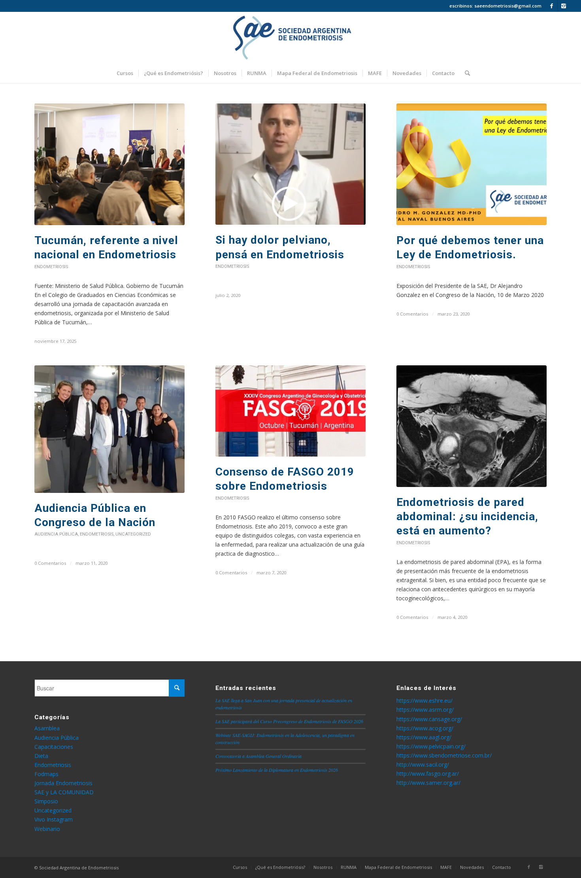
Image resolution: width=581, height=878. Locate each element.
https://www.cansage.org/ (429, 719)
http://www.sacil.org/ (422, 764)
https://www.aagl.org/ (423, 737)
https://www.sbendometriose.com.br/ (444, 755)
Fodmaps (46, 774)
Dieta (41, 756)
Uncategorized (133, 534)
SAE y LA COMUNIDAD (64, 792)
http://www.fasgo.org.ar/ (427, 773)
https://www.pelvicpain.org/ (431, 746)
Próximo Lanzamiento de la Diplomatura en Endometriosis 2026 (276, 770)
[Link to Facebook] (551, 6)
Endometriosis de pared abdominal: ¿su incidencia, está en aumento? (467, 517)
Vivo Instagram (53, 819)
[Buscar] (465, 73)
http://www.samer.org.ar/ (428, 782)
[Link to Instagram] (564, 6)
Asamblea (47, 728)
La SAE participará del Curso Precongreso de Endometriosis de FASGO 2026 (289, 721)
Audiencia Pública (56, 534)
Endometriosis (51, 266)
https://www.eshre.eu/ (424, 700)
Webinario (47, 829)
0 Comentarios (412, 314)
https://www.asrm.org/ (425, 709)
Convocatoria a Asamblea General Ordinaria (258, 756)
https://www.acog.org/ (424, 728)
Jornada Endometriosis (63, 783)
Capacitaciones (53, 746)
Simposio (46, 801)
